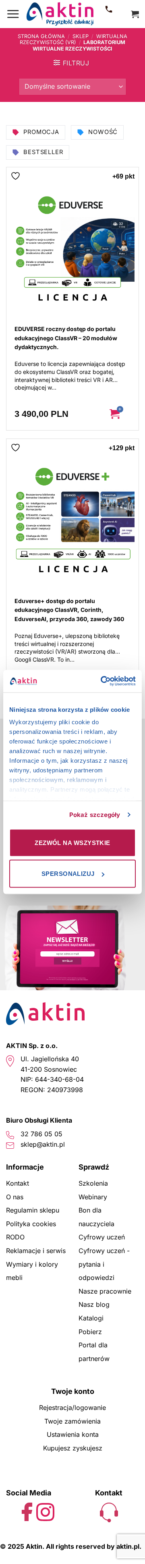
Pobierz (90, 1332)
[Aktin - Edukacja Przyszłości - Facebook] (27, 1511)
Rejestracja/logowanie (72, 1408)
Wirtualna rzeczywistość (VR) (73, 39)
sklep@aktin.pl (43, 1144)
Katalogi (91, 1318)
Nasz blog (94, 1304)
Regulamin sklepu (32, 1210)
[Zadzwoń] (108, 14)
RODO (15, 1237)
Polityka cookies (31, 1224)
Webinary (93, 1197)
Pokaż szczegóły (94, 815)
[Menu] (13, 14)
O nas (14, 1197)
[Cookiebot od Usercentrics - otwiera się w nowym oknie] (102, 681)
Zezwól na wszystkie (72, 842)
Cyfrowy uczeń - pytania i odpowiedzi (104, 1264)
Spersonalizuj (68, 873)
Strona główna (41, 36)
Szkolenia (93, 1183)
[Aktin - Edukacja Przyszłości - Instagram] (45, 1511)
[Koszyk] (135, 14)
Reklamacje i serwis (36, 1251)
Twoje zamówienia (72, 1421)
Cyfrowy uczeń (102, 1237)
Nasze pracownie (105, 1291)
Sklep (80, 36)
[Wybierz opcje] (120, 414)
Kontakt (17, 1183)
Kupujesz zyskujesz (72, 1448)
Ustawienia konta (73, 1434)
